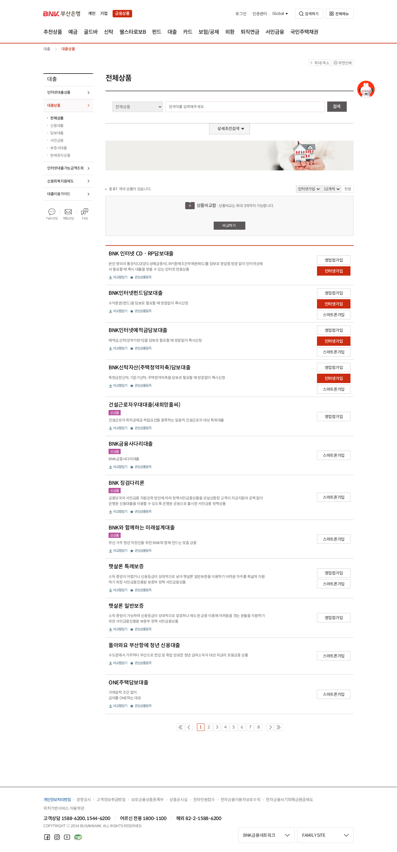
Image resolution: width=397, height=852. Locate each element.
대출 (172, 32)
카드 (187, 32)
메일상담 (68, 218)
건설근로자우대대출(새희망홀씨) (144, 405)
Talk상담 (51, 218)
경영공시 (83, 799)
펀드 (156, 32)
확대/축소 (321, 63)
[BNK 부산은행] (61, 13)
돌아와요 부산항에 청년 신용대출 (144, 645)
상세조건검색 (228, 128)
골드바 (91, 32)
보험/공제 (208, 32)
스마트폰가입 (334, 315)
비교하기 (229, 225)
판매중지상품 (60, 155)
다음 (270, 727)
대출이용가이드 (58, 194)
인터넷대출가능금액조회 (65, 168)
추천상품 (52, 32)
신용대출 (57, 125)
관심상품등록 (143, 277)
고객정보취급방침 (111, 799)
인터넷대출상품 (58, 92)
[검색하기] (309, 14)
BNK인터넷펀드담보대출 (136, 293)
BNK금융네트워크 (259, 835)
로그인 (240, 13)
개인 (91, 13)
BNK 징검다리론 (126, 483)
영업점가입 (334, 260)
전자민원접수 (204, 799)
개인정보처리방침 (57, 799)
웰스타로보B (132, 32)
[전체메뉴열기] (340, 14)
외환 (229, 32)
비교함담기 (120, 277)
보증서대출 (58, 148)
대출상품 (53, 105)
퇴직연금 (250, 32)
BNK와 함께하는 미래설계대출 (142, 528)
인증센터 (259, 13)
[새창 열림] (47, 837)
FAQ (84, 218)
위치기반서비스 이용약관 (63, 808)
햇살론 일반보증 (126, 606)
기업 (103, 13)
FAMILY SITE (313, 835)
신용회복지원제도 (60, 181)
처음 (180, 727)
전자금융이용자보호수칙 (241, 799)
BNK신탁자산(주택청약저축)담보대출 (149, 368)
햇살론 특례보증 (126, 567)
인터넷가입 (334, 271)
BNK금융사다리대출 (131, 444)
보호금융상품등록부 (147, 799)
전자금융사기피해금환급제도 (289, 799)
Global (278, 13)
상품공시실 (178, 799)
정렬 (347, 189)
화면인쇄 (345, 63)
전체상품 (57, 118)
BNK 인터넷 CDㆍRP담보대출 (141, 254)
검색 (337, 106)
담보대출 (57, 133)
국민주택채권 (304, 32)
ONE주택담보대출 (128, 683)
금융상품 (122, 13)
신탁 (108, 32)
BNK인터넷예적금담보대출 (138, 330)
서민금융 (274, 32)
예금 (73, 32)
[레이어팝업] (366, 89)
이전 (189, 727)
